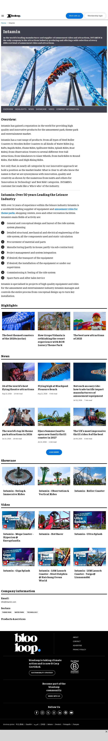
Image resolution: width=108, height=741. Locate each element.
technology (32, 612)
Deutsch (58, 724)
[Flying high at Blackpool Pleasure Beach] (54, 371)
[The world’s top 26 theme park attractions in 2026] (18, 416)
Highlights (20, 109)
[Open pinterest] (65, 713)
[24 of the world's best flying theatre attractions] (18, 371)
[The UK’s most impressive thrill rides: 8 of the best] (89, 416)
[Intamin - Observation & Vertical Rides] (54, 476)
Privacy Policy (79, 650)
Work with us (74, 16)
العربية (36, 724)
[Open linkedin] (60, 713)
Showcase (41, 109)
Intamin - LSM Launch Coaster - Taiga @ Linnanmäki (88, 574)
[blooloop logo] (35, 16)
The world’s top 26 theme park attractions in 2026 (17, 432)
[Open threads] (54, 713)
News (31, 109)
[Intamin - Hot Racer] (54, 520)
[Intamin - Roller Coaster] (89, 476)
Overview (8, 109)
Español (29, 724)
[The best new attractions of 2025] (89, 320)
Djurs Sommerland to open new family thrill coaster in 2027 (52, 434)
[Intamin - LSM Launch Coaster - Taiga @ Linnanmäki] (89, 556)
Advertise (77, 645)
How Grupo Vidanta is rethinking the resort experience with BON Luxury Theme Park (51, 340)
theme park (6, 612)
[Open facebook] (37, 713)
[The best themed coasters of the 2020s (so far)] (18, 320)
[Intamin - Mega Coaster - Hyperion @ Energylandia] (18, 520)
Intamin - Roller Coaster (89, 490)
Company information (67, 109)
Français (76, 724)
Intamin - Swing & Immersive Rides (14, 492)
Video (51, 109)
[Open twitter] (48, 713)
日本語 (43, 724)
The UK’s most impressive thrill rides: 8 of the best (89, 432)
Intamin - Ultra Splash (88, 533)
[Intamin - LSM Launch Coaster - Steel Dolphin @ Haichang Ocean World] (54, 556)
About (75, 637)
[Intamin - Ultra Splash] (89, 520)
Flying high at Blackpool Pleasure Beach (53, 387)
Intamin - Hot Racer (51, 533)
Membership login (95, 16)
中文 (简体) (20, 724)
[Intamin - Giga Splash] (18, 556)
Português (67, 724)
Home (3, 23)
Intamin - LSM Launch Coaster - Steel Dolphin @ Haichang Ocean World (53, 575)
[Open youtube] (71, 713)
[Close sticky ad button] (106, 731)
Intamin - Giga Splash (16, 570)
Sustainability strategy (42, 673)
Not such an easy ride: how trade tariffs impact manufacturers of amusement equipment (88, 390)
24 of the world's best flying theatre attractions (18, 387)
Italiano (50, 724)
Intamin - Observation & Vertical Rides (54, 492)
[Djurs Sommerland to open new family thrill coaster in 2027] (54, 416)
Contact (76, 641)
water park (19, 612)
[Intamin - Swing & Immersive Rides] (18, 476)
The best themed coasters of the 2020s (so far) (18, 336)
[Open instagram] (42, 713)
